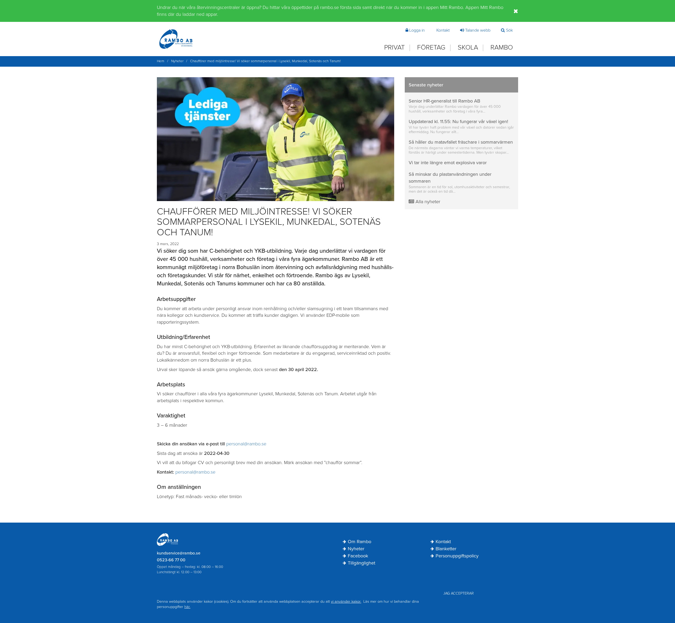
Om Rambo (359, 541)
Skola (468, 47)
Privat (394, 47)
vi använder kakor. (346, 601)
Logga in (417, 30)
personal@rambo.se (246, 444)
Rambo (501, 47)
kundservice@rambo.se (178, 553)
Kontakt (443, 30)
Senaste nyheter (426, 85)
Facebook (358, 556)
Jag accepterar (458, 593)
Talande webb (477, 30)
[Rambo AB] (176, 39)
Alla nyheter (427, 202)
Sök (509, 30)
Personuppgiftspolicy (457, 556)
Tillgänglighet (361, 563)
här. (187, 607)
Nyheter (356, 549)
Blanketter (446, 549)
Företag (431, 47)
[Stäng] (516, 11)
